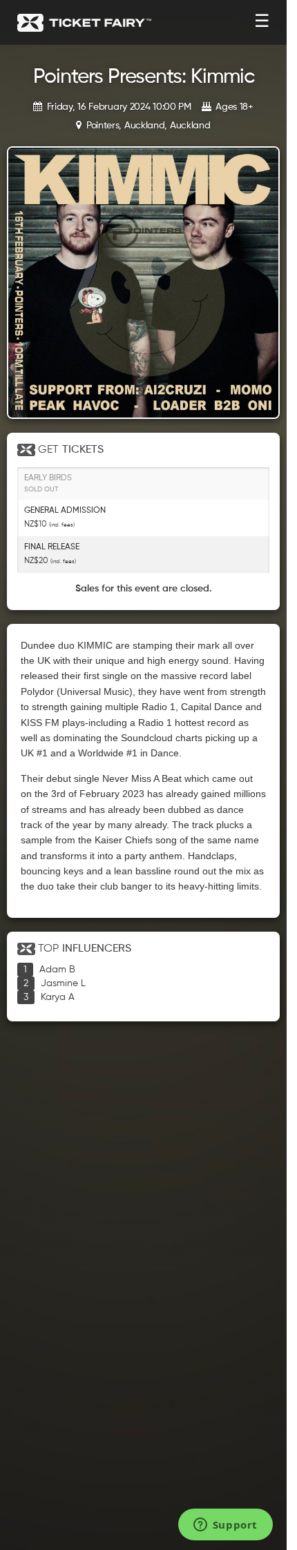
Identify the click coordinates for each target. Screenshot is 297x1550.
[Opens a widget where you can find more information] (225, 1526)
